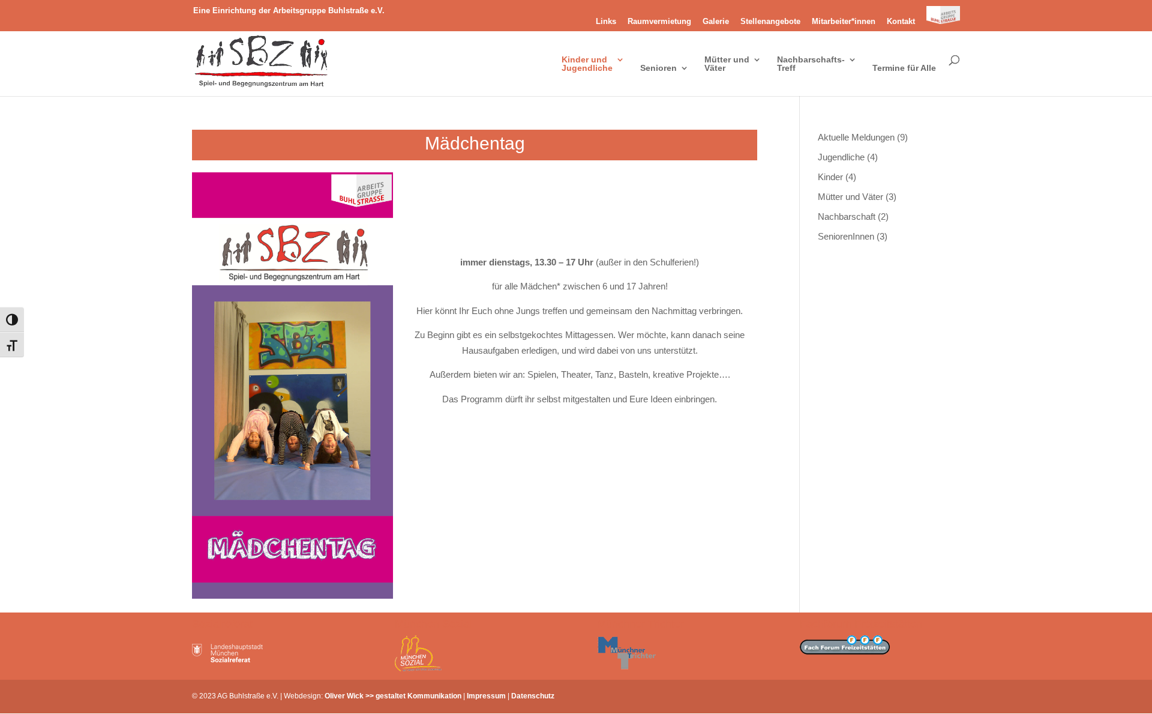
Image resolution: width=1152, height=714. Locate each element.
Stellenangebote (770, 21)
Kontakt (901, 21)
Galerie (716, 21)
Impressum (486, 696)
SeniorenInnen (846, 236)
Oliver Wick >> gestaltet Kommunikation (393, 696)
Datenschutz (532, 696)
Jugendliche (841, 157)
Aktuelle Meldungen (856, 137)
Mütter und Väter (726, 64)
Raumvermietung (659, 21)
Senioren (658, 68)
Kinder (830, 177)
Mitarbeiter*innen (843, 21)
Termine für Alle (904, 68)
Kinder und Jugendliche (587, 64)
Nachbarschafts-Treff (811, 64)
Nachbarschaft (846, 216)
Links (606, 21)
